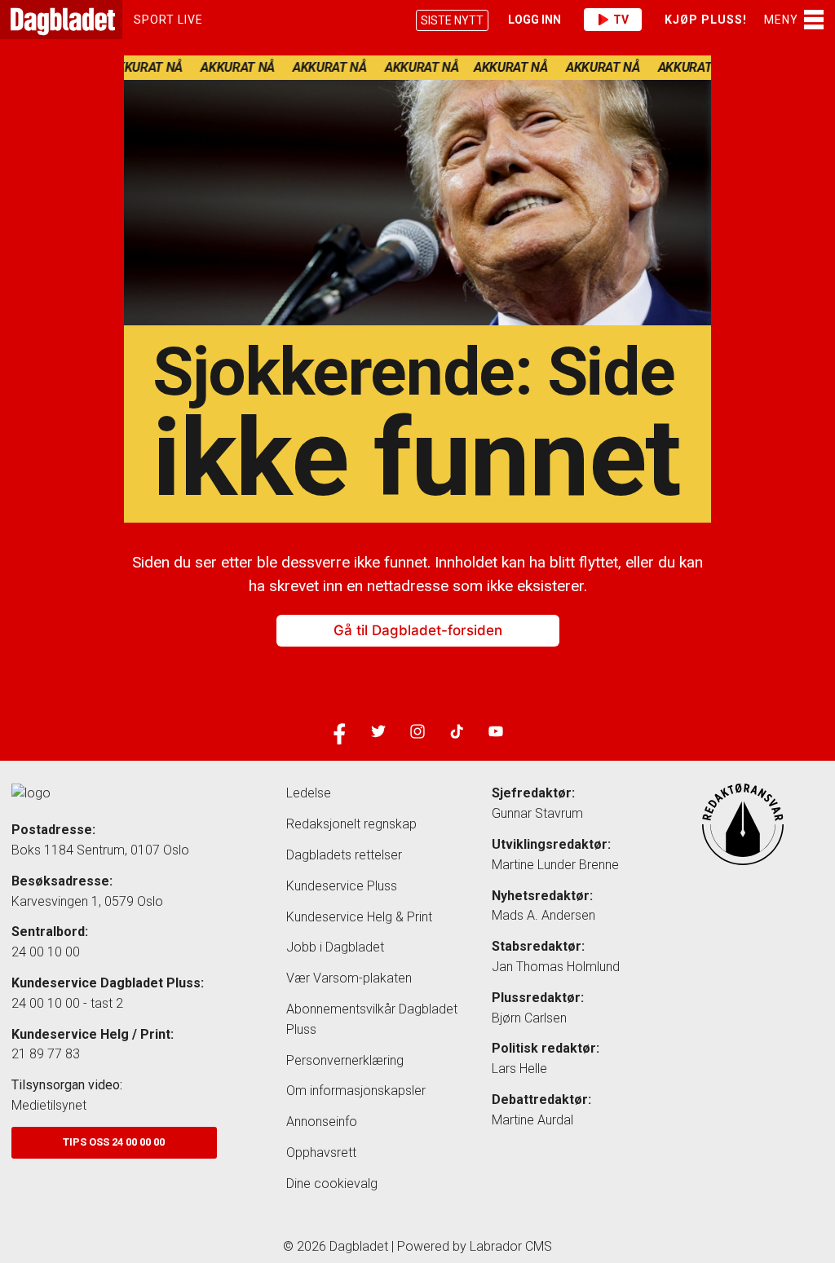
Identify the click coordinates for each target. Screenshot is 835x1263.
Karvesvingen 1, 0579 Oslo (87, 901)
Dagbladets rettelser (344, 855)
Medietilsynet (48, 1105)
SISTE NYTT (452, 20)
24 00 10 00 (45, 952)
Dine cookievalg (332, 1183)
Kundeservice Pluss (341, 886)
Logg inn (534, 19)
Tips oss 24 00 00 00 (114, 1142)
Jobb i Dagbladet (335, 947)
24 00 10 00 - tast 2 (67, 1003)
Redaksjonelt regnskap (351, 824)
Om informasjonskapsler (356, 1090)
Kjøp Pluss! (706, 19)
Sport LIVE (168, 19)
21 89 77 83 (45, 1054)
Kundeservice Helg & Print (359, 917)
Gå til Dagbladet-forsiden (418, 630)
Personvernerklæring (345, 1060)
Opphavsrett (321, 1152)
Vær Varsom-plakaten (349, 978)
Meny (781, 19)
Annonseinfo (321, 1121)
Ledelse (308, 793)
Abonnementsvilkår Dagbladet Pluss (371, 1019)
